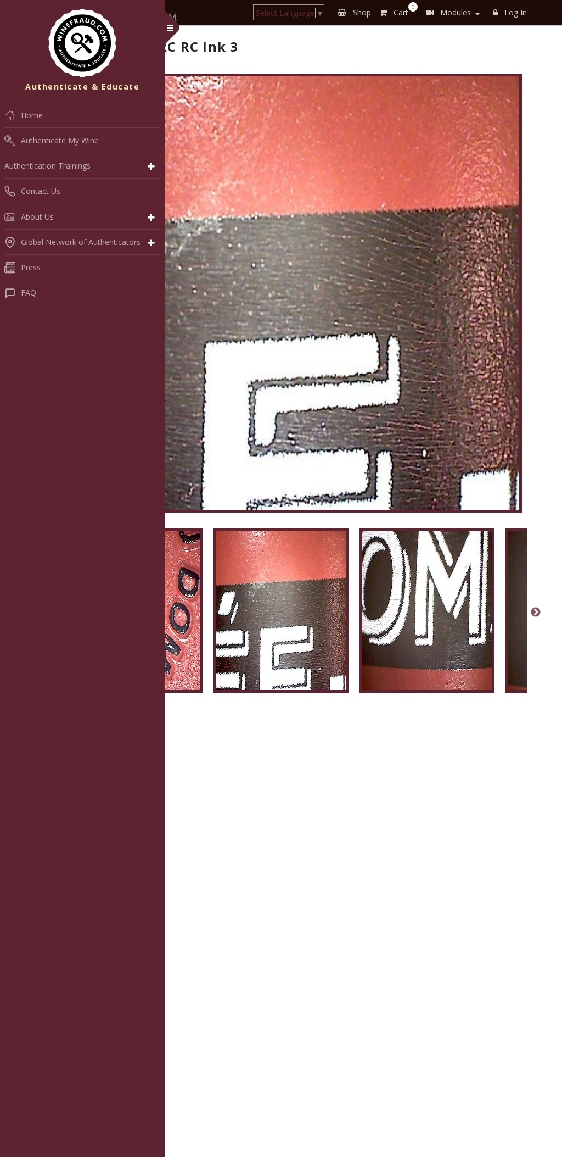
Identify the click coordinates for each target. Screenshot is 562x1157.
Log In (514, 12)
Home (32, 115)
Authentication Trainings (47, 165)
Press (31, 267)
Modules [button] (454, 12)
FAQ (28, 292)
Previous (26, 612)
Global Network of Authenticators (80, 242)
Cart (402, 10)
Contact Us (40, 191)
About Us (37, 217)
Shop (361, 12)
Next (535, 612)
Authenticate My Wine (60, 140)
